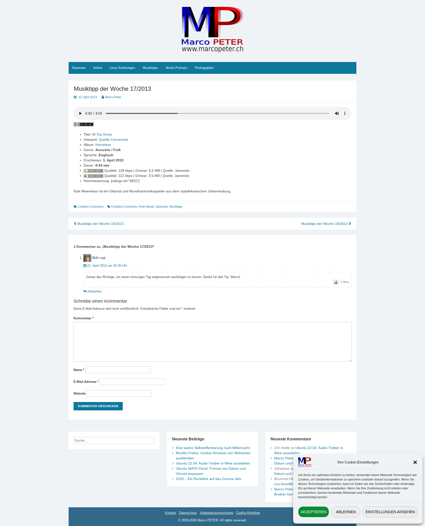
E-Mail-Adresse (86, 382)
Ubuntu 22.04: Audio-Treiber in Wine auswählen (213, 463)
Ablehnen (346, 512)
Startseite (79, 68)
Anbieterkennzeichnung (216, 513)
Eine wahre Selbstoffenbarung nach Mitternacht (213, 448)
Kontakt (170, 513)
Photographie (204, 68)
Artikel (97, 68)
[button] (415, 462)
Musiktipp (175, 206)
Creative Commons (91, 206)
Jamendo (161, 206)
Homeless (103, 145)
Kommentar (83, 318)
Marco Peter (113, 97)
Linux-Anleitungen (122, 68)
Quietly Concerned (113, 139)
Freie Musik (146, 206)
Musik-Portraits (176, 68)
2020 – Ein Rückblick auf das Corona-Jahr (209, 479)
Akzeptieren (313, 512)
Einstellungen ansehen (390, 512)
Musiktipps (150, 68)
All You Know (102, 134)
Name (79, 370)
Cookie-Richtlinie (248, 513)
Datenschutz (188, 513)
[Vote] (336, 282)
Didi (95, 258)
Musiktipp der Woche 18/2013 (325, 224)
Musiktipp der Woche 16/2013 (100, 224)
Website (80, 393)
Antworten (94, 291)
